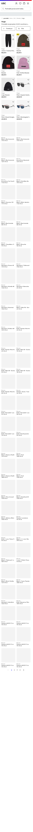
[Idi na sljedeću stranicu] (23, 670)
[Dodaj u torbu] (13, 39)
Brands (19, 18)
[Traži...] (3, 9)
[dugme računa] (16, 3)
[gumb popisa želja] (20, 3)
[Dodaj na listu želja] (13, 35)
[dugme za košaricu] (24, 3)
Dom (11, 18)
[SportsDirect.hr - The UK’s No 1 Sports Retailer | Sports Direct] (3, 3)
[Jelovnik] (28, 3)
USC (14, 18)
